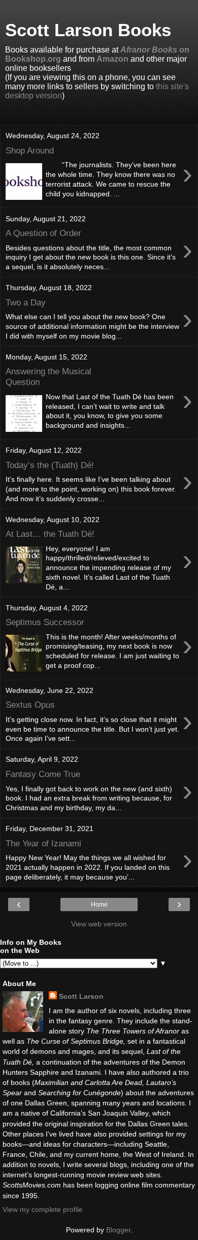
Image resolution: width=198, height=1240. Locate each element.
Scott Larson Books (88, 30)
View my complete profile (43, 1209)
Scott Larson (81, 996)
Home (99, 904)
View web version (99, 924)
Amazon (112, 59)
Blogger (118, 1230)
